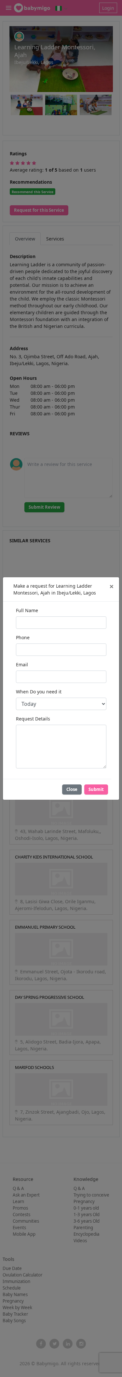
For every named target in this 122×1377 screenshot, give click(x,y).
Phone (23, 637)
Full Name (27, 610)
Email (22, 664)
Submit (96, 789)
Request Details (33, 719)
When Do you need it (38, 691)
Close (71, 789)
